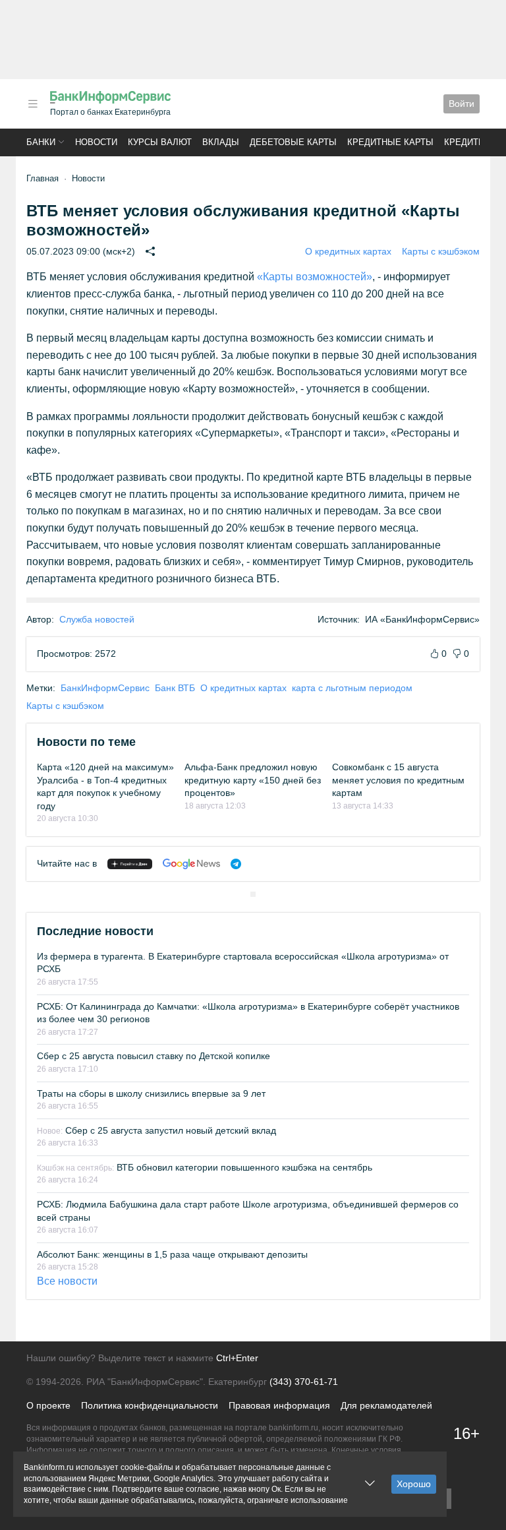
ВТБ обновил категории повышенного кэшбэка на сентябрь (204, 1167)
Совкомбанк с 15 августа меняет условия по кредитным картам (398, 780)
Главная (42, 178)
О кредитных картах (348, 251)
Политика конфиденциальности (149, 1405)
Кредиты (465, 142)
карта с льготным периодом (352, 688)
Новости (96, 142)
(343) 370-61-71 (303, 1381)
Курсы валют (160, 142)
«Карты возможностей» (314, 276)
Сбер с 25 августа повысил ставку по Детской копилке (153, 1056)
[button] (33, 104)
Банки (40, 142)
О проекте (48, 1405)
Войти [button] (461, 103)
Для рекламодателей (386, 1405)
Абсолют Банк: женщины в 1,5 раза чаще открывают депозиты (172, 1254)
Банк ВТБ (175, 688)
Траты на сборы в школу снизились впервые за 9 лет (151, 1093)
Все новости (67, 1281)
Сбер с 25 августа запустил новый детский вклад (156, 1130)
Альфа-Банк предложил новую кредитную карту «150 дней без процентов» (252, 780)
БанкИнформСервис (105, 688)
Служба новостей (96, 619)
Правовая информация (279, 1405)
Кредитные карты (390, 142)
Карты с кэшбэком (441, 251)
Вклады (220, 142)
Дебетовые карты (293, 142)
